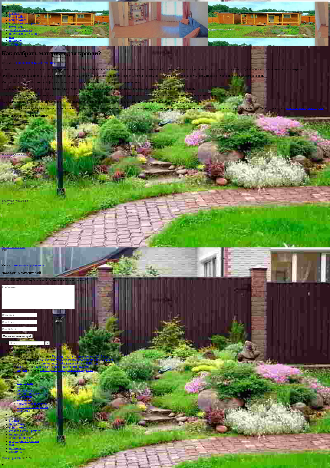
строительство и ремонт (24, 23)
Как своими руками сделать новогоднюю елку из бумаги (76, 359)
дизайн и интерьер (21, 30)
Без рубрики (25, 383)
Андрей (22, 370)
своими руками (12, 3)
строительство (36, 265)
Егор (20, 366)
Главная (14, 13)
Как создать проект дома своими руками (62, 366)
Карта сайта (17, 16)
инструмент (17, 40)
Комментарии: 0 (44, 62)
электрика (15, 44)
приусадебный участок (24, 33)
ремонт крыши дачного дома (305, 108)
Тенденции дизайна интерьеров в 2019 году (80, 356)
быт (11, 37)
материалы (16, 26)
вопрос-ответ (17, 20)
